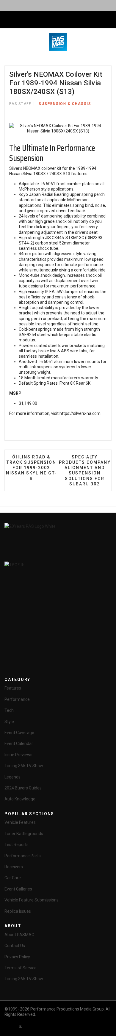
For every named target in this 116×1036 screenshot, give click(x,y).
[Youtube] (31, 1026)
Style (9, 721)
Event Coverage (19, 732)
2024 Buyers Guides (23, 788)
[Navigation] (6, 20)
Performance (17, 699)
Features (12, 688)
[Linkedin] (42, 1026)
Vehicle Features (20, 822)
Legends (12, 777)
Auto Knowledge (19, 799)
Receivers (13, 866)
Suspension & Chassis (65, 104)
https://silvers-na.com (80, 413)
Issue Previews (18, 754)
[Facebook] (9, 1026)
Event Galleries (18, 889)
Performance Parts (22, 855)
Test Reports (16, 844)
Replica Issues (17, 911)
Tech (9, 710)
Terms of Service (20, 967)
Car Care (12, 877)
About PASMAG (19, 934)
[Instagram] (52, 1026)
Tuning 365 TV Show (23, 765)
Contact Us (14, 945)
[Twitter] (20, 1026)
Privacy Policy (17, 957)
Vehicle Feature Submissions (31, 900)
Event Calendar (18, 743)
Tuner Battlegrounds (23, 833)
